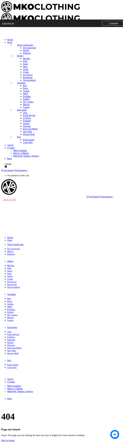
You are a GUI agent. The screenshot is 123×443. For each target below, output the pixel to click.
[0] (4, 167)
